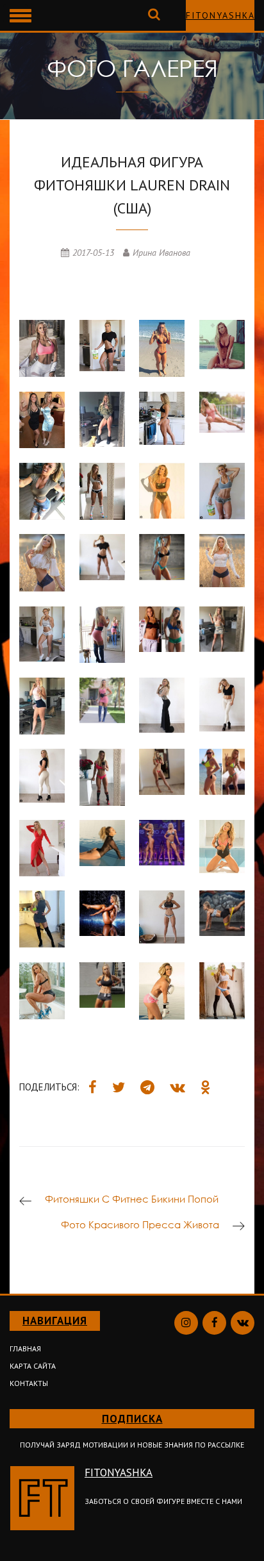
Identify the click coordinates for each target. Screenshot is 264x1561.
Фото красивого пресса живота (140, 1224)
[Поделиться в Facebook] (92, 1087)
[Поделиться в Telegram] (147, 1087)
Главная (25, 1348)
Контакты (29, 1383)
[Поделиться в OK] (206, 1087)
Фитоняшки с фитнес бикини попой (132, 1199)
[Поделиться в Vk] (177, 1087)
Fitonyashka (220, 15)
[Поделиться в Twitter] (118, 1087)
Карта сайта (33, 1366)
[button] (15, 13)
